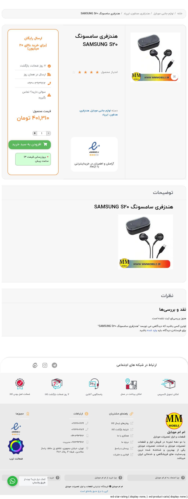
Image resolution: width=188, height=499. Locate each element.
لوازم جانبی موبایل (163, 13)
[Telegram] (54, 365)
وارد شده (152, 330)
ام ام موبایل (176, 432)
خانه (179, 13)
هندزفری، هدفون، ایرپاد (136, 13)
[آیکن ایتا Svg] (35, 365)
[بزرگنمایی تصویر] (174, 76)
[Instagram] (45, 365)
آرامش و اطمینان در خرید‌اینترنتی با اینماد (94, 165)
